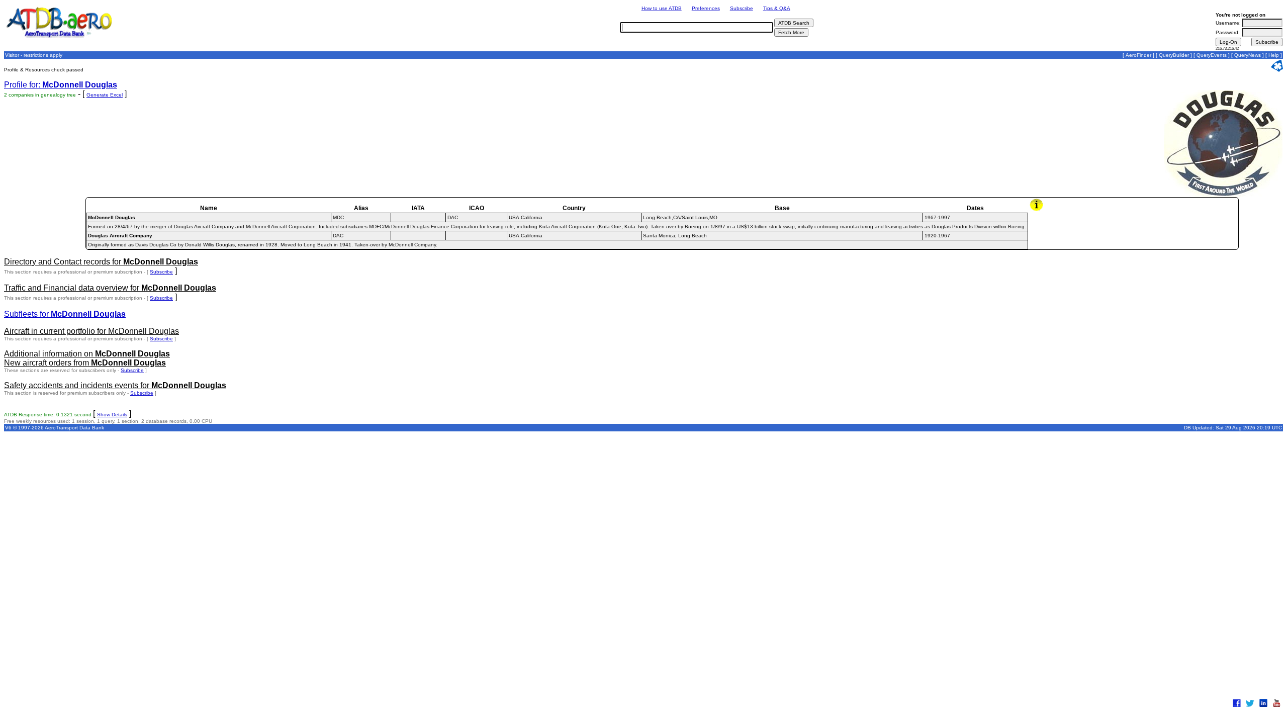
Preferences (706, 8)
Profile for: (60, 84)
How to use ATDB (661, 8)
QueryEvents (1212, 55)
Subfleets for (65, 314)
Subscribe (741, 8)
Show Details (112, 414)
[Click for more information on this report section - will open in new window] (1037, 209)
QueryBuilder (1174, 55)
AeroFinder (1138, 55)
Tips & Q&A (776, 8)
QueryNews (1247, 55)
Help (1273, 55)
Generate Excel (104, 95)
